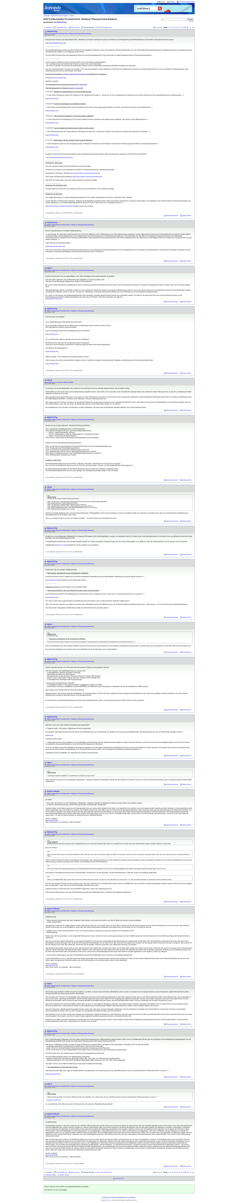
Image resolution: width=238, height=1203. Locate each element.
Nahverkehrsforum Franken (59, 15)
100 (101, 27)
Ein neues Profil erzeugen (187, 1)
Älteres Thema (64, 1175)
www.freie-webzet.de (80, 85)
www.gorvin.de (60, 545)
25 (96, 27)
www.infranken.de (60, 78)
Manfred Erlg (62, 22)
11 (187, 27)
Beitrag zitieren (186, 215)
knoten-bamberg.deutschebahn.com (76, 74)
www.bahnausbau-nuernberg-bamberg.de (85, 173)
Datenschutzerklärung (118, 1197)
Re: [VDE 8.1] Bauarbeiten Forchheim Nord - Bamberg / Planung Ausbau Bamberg (69, 224)
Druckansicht (120, 1178)
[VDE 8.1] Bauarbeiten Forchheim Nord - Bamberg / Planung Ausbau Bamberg (68, 33)
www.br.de (49, 735)
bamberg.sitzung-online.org (55, 246)
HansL (49, 268)
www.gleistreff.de (51, 820)
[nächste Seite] (190, 27)
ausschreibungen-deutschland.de (60, 157)
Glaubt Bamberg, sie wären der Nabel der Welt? (59, 382)
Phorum (109, 1200)
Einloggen (172, 1)
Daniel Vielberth (53, 791)
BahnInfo (134, 1200)
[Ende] (193, 27)
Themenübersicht (61, 27)
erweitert (191, 21)
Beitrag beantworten (172, 215)
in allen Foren (108, 27)
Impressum (106, 1197)
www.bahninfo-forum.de (57, 43)
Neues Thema (75, 27)
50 (98, 27)
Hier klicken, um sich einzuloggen (56, 1190)
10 (185, 27)
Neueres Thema (51, 1175)
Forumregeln (131, 1197)
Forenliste (49, 27)
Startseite (47, 15)
